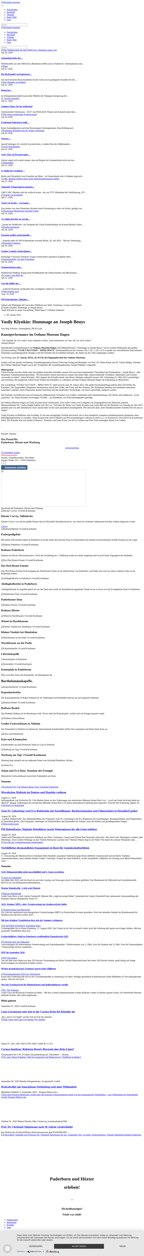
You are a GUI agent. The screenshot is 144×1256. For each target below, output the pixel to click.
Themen (10, 14)
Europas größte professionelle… (16, 235)
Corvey (4, 526)
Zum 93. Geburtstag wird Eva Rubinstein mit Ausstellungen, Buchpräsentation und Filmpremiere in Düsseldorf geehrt (69, 810)
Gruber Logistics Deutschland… (16, 251)
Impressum (11, 1222)
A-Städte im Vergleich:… (13, 171)
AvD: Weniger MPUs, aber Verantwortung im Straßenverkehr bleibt (34, 904)
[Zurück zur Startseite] (10, 2)
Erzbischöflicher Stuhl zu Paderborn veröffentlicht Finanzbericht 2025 (34, 936)
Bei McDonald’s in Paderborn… (16, 74)
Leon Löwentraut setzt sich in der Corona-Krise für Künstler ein (38, 1011)
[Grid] (2, 463)
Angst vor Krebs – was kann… (16, 203)
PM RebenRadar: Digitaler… (15, 299)
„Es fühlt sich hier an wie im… (15, 219)
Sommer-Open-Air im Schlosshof (16, 106)
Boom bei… (6, 90)
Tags (9, 20)
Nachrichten (12, 9)
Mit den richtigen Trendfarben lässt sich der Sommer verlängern (32, 920)
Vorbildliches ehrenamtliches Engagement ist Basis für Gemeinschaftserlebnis (45, 847)
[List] (5, 463)
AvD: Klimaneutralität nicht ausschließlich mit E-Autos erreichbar (32, 872)
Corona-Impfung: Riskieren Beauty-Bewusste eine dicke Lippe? (37, 1049)
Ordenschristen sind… (11, 267)
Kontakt (10, 1225)
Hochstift (11, 12)
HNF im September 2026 (13, 952)
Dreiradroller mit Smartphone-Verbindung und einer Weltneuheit (38, 1086)
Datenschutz (12, 1220)
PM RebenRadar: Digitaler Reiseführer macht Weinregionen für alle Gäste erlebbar (49, 829)
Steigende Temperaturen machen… (18, 187)
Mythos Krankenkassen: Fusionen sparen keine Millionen (28, 968)
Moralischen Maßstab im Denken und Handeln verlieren (33, 792)
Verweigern (35, 1246)
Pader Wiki (12, 17)
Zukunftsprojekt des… (12, 58)
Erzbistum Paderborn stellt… (15, 122)
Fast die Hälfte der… (11, 283)
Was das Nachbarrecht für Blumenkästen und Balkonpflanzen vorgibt (34, 984)
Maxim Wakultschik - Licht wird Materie (20, 888)
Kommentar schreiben (15, 467)
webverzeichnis (72, 448)
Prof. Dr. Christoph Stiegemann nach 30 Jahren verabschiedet (37, 1126)
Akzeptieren (79, 1246)
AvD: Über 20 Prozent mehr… (15, 154)
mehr (123, 1246)
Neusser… (6, 138)
